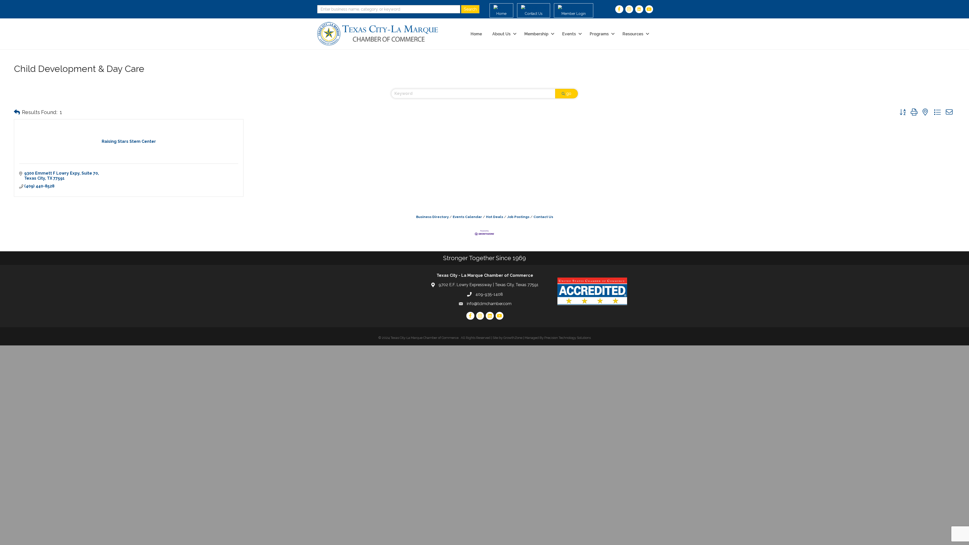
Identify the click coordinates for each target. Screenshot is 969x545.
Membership (536, 34)
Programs (599, 34)
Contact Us (543, 217)
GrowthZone (512, 338)
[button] (17, 112)
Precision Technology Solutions (567, 338)
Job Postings (518, 217)
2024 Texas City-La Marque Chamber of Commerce (420, 338)
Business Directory (432, 217)
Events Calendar (467, 217)
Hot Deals (494, 217)
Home (476, 34)
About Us (501, 34)
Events (569, 34)
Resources (633, 34)
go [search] (568, 93)
